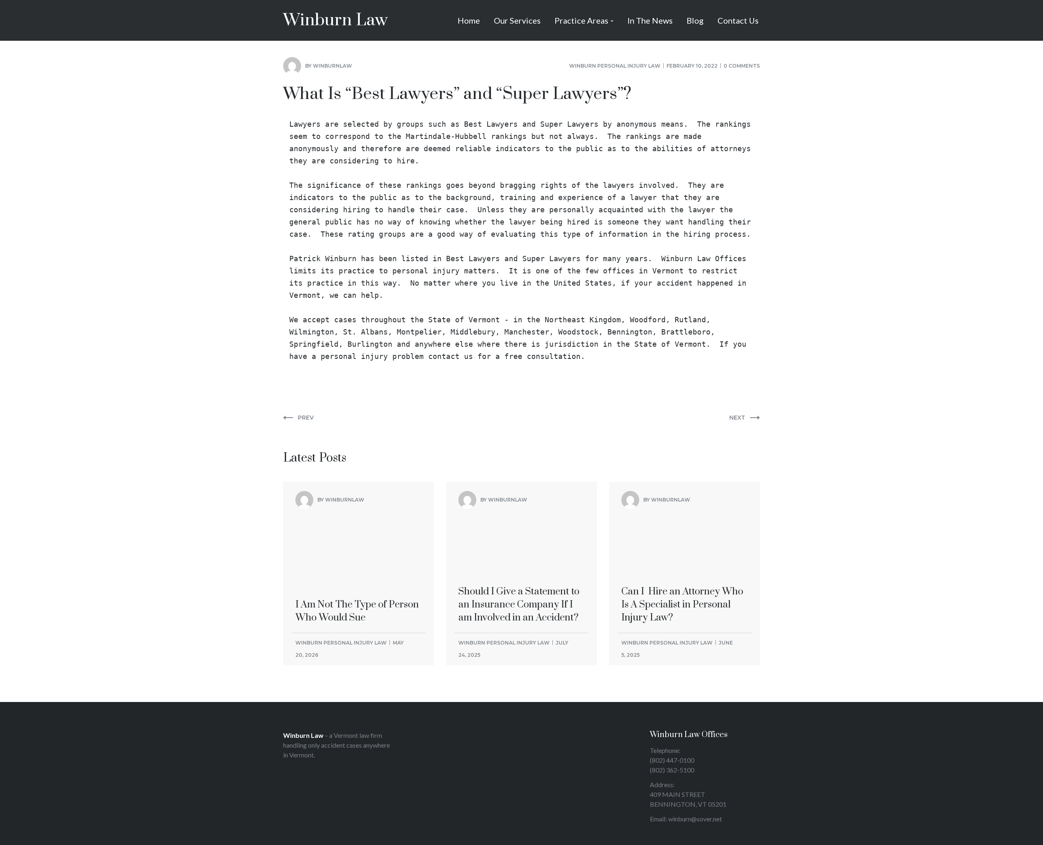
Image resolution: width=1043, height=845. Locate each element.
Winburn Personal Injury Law (614, 66)
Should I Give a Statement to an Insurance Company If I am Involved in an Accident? (518, 538)
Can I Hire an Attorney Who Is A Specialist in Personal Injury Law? (682, 538)
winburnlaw (332, 66)
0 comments (742, 66)
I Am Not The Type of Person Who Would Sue (357, 531)
